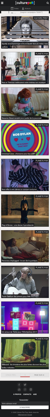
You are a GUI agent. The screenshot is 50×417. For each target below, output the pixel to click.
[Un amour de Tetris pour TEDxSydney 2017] (25, 318)
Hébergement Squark (25, 414)
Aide (35, 394)
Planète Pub (42, 53)
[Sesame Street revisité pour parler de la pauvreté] (25, 104)
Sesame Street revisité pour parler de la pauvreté (21, 118)
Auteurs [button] (27, 8)
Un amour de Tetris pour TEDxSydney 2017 (19, 332)
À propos (17, 394)
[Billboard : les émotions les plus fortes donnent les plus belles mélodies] (25, 353)
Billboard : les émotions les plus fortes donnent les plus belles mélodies (24, 366)
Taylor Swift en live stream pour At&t (16, 296)
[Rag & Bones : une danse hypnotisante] (25, 211)
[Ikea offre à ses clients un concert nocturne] (25, 175)
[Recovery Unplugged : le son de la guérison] (25, 246)
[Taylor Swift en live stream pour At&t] (25, 282)
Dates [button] (16, 8)
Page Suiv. (38, 375)
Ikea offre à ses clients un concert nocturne (19, 189)
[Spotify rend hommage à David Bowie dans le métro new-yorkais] (25, 32)
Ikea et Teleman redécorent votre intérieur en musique (24, 82)
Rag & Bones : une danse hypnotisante (18, 225)
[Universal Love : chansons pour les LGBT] (25, 139)
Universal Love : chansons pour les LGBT (18, 153)
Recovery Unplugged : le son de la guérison (19, 260)
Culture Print (41, 18)
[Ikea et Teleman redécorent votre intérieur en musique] (25, 68)
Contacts (27, 394)
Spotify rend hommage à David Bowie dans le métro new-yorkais (25, 45)
